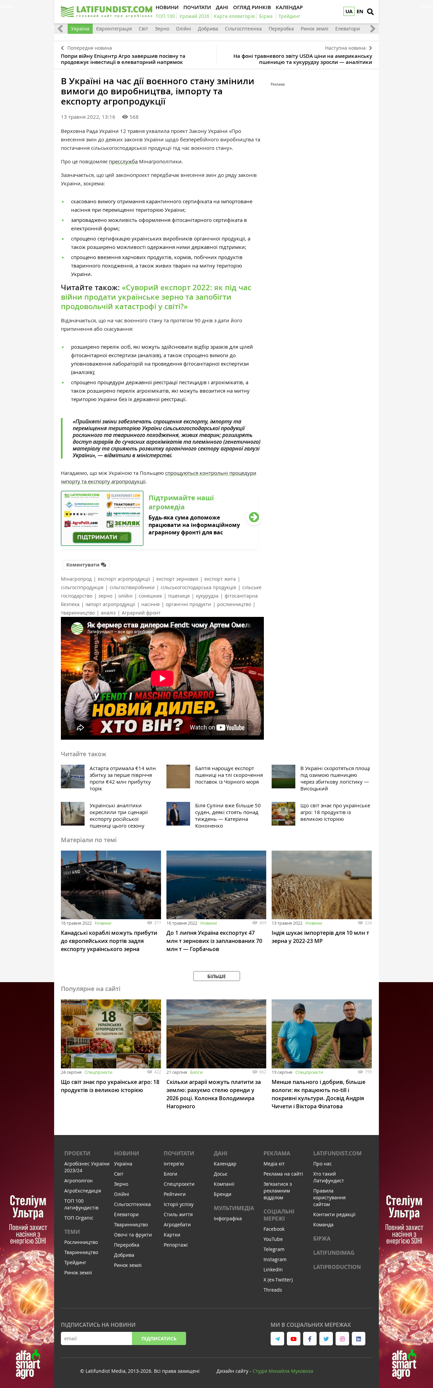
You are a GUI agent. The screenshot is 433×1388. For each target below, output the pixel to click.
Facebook (274, 1229)
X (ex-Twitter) (278, 1279)
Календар (225, 1163)
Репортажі (176, 1245)
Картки (172, 1234)
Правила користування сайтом (329, 1197)
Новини (103, 923)
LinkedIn (273, 1269)
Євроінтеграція (114, 28)
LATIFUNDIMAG (334, 1252)
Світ (143, 28)
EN (360, 11)
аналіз (108, 612)
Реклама (277, 1153)
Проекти (77, 1153)
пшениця (179, 596)
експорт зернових (177, 579)
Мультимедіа (234, 1208)
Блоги (196, 1072)
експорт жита (220, 579)
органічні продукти (188, 604)
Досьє (220, 1174)
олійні (125, 596)
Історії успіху (178, 1204)
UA (348, 11)
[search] (370, 12)
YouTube (273, 1239)
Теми (72, 1231)
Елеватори (347, 28)
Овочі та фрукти (133, 1234)
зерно (105, 596)
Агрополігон (78, 1180)
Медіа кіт (274, 1163)
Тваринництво (81, 1252)
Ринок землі (314, 28)
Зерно (162, 28)
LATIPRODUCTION (337, 1267)
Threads (273, 1290)
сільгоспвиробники (132, 587)
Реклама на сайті (283, 1174)
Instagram (275, 1259)
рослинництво (234, 604)
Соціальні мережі (279, 1215)
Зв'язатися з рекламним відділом (278, 1191)
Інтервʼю (174, 1163)
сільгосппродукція (82, 587)
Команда (323, 1224)
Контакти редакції (334, 1214)
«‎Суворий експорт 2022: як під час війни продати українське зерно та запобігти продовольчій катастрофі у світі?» (156, 296)
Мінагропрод (76, 579)
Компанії (224, 1184)
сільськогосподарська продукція (198, 587)
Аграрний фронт (141, 612)
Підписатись (159, 1338)
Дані (220, 1153)
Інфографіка (228, 1218)
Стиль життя (178, 1214)
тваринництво (78, 612)
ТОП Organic (78, 1217)
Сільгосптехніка (243, 28)
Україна (80, 28)
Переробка (281, 28)
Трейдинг (75, 1262)
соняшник (150, 596)
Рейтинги (175, 1194)
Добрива (208, 28)
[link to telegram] (277, 1338)
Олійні (183, 28)
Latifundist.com (337, 1153)
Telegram (274, 1249)
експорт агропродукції (124, 579)
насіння (150, 604)
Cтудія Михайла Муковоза (283, 1371)
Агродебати (177, 1224)
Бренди (222, 1194)
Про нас (322, 1163)
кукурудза (207, 596)
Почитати (179, 1153)
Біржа (322, 1238)
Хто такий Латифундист (328, 1177)
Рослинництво (81, 1242)
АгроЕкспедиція (82, 1190)
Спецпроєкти (98, 1072)
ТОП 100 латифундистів (81, 1204)
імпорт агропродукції (110, 604)
